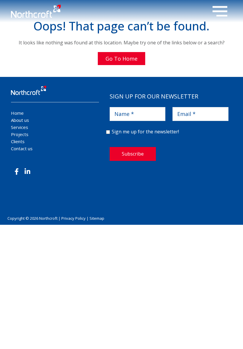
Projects (19, 134)
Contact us (22, 148)
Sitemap (96, 218)
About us (20, 120)
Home (17, 113)
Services (19, 127)
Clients (18, 141)
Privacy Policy (73, 218)
